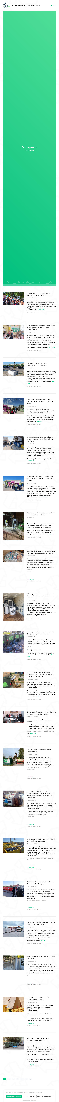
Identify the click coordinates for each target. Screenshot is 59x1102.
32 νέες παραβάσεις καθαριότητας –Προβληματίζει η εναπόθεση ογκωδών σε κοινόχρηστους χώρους (41, 675)
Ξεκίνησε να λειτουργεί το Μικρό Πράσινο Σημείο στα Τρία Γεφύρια (41, 883)
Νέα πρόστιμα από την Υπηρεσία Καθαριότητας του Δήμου (38, 999)
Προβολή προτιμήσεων (44, 1097)
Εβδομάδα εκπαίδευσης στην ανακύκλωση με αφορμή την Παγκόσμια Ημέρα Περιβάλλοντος (41, 328)
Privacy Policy (33, 1100)
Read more (41, 309)
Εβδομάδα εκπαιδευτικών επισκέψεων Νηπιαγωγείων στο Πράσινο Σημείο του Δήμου (40, 401)
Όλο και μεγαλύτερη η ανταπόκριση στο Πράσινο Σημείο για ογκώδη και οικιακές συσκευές (40, 596)
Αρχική (27, 150)
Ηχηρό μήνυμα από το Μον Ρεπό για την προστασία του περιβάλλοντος (40, 294)
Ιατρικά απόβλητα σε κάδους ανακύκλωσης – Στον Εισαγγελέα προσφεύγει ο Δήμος (41, 552)
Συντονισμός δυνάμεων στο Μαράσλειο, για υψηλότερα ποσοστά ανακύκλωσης (41, 713)
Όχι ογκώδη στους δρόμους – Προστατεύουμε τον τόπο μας (37, 364)
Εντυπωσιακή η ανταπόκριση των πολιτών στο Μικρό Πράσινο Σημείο (41, 840)
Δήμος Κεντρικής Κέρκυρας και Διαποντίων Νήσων (26, 5)
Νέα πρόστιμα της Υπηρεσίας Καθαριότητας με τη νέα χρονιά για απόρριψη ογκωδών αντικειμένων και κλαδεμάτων (39, 795)
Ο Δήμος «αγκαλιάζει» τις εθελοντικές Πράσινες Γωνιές (40, 750)
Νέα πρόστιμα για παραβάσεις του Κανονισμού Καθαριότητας (38, 1039)
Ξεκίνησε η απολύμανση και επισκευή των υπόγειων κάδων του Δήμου (41, 514)
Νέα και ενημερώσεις (35, 312)
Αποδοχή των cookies (14, 1097)
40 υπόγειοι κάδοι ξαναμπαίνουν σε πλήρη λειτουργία (41, 957)
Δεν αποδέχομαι (29, 1097)
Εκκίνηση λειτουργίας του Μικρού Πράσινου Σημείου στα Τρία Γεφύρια (41, 923)
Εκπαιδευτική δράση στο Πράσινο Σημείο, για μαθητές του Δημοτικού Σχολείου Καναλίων (41, 479)
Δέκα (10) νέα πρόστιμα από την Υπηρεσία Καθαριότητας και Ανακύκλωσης (41, 633)
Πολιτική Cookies (26, 1100)
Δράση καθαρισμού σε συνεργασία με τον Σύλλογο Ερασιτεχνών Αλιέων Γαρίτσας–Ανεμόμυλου (40, 439)
